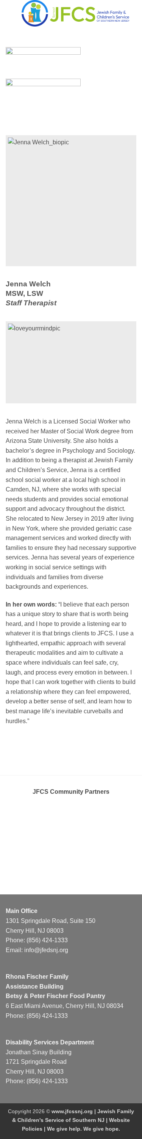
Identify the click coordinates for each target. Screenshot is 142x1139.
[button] (10, 13)
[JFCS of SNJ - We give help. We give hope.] (75, 13)
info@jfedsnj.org (46, 950)
